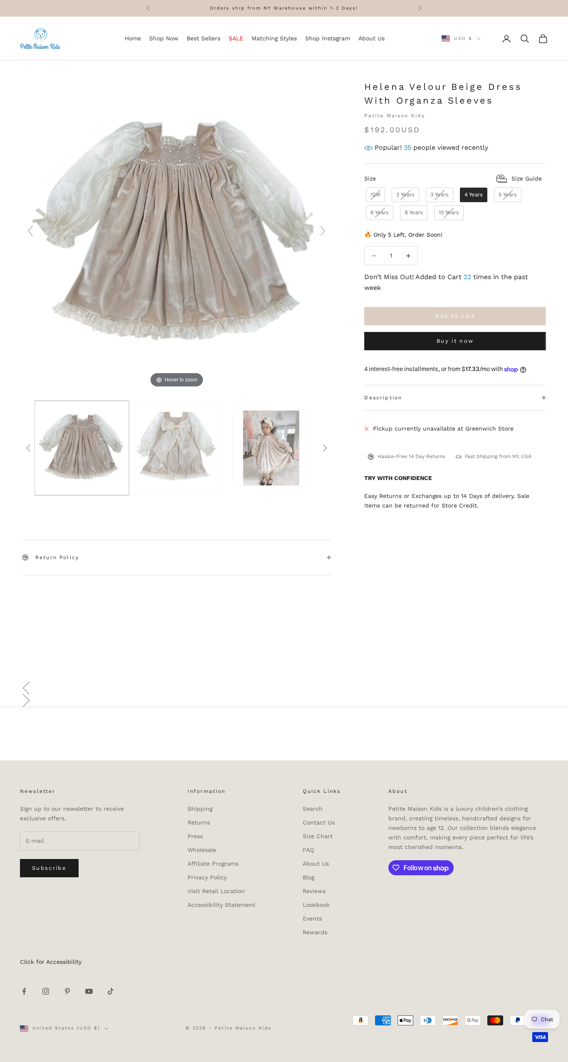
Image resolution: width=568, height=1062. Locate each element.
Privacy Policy (207, 877)
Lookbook (316, 904)
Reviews (314, 891)
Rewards (315, 932)
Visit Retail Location (216, 891)
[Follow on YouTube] (89, 991)
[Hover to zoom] (176, 234)
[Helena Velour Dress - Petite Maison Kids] (82, 448)
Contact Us (319, 822)
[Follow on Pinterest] (67, 991)
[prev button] (28, 448)
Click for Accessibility (50, 961)
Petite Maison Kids (394, 116)
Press (195, 836)
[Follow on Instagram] (46, 991)
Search (313, 808)
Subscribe (49, 868)
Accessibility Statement (221, 904)
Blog (308, 877)
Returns (199, 822)
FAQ (308, 850)
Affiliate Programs (213, 863)
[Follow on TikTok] (110, 991)
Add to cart (455, 316)
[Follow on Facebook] (24, 991)
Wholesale (202, 850)
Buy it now (455, 341)
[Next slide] (322, 231)
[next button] (325, 448)
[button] (284, 688)
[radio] (374, 195)
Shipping (200, 808)
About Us (316, 863)
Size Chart (318, 836)
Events (312, 918)
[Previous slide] (30, 231)
